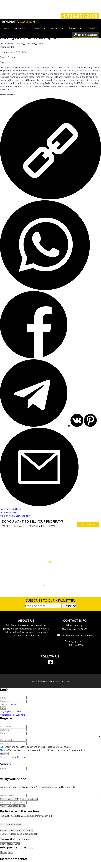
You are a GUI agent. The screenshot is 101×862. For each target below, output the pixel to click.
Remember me (9, 704)
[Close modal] (0, 723)
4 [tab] (46, 585)
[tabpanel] (50, 547)
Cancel (3, 830)
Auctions (55, 28)
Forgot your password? (11, 711)
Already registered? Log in (13, 757)
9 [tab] (59, 585)
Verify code (5, 806)
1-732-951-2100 (80, 16)
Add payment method (11, 824)
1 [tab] (39, 585)
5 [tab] (49, 585)
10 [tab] (61, 585)
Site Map (65, 681)
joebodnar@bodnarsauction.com (77, 635)
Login (3, 708)
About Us (20, 28)
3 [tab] (44, 585)
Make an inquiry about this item (15, 516)
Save (10, 852)
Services (38, 28)
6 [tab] (51, 585)
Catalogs (73, 28)
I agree (16, 844)
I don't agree (6, 844)
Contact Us (92, 28)
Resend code (18, 806)
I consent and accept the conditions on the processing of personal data (37, 747)
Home (6, 28)
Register (4, 754)
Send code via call (29, 799)
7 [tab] (54, 585)
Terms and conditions (10, 509)
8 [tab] (56, 585)
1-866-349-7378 (75, 645)
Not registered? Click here (12, 715)
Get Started (87, 524)
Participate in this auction (20, 830)
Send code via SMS (9, 799)
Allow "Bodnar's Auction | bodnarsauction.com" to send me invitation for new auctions (43, 750)
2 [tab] (41, 585)
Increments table (8, 512)
